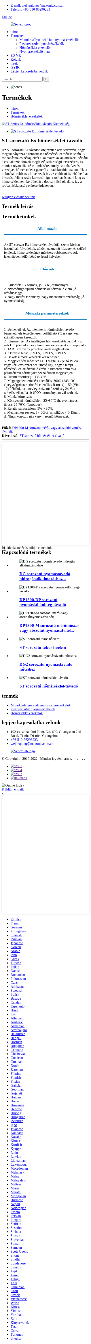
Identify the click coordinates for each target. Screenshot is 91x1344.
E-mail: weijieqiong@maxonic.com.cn (37, 5)
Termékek (18, 36)
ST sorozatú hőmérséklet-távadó (41, 436)
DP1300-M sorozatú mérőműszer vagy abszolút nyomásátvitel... (49, 628)
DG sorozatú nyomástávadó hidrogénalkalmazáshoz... (44, 576)
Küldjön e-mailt (13, 789)
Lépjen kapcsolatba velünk (29, 71)
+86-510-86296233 (24, 740)
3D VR (16, 55)
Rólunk (16, 59)
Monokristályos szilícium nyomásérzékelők (49, 40)
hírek (14, 63)
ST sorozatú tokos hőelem (42, 647)
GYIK (15, 67)
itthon (15, 32)
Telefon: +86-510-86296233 (30, 9)
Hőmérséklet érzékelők (35, 47)
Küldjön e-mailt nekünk (18, 197)
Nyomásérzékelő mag (34, 51)
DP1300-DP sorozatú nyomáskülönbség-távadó (42, 602)
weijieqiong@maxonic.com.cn (32, 743)
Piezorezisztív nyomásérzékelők (41, 43)
